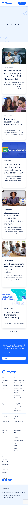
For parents (5, 388)
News (15, 448)
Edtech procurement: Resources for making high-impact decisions (14, 267)
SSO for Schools (18, 388)
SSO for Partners (18, 385)
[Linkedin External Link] (9, 480)
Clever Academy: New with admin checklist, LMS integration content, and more (13, 218)
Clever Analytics (18, 397)
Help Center (5, 459)
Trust (15, 435)
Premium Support (18, 424)
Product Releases (6, 467)
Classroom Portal (6, 406)
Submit (6, 358)
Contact (16, 450)
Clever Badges (17, 395)
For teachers (5, 385)
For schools (5, 380)
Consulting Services (18, 421)
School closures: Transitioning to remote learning (11, 315)
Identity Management (19, 406)
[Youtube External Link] (11, 480)
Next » (17, 332)
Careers (16, 437)
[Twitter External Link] (6, 480)
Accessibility (5, 472)
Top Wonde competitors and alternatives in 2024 (13, 122)
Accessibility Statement (8, 497)
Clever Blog (5, 469)
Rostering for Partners (19, 380)
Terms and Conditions (8, 495)
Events (15, 445)
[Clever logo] (9, 3)
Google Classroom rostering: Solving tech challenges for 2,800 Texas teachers (13, 168)
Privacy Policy (17, 495)
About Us (16, 432)
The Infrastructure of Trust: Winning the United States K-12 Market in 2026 (13, 74)
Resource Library (6, 464)
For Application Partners (8, 382)
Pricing (3, 432)
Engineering (17, 442)
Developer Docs (6, 461)
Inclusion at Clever (18, 440)
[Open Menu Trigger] (3, 3)
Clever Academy (18, 418)
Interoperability (5, 418)
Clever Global (5, 421)
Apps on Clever (5, 435)
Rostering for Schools (19, 382)
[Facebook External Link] (3, 480)
